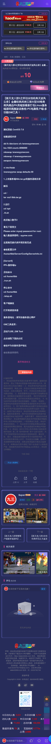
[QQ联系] (47, 710)
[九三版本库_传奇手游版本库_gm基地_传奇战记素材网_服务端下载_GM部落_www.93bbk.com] (25, 645)
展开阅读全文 (24, 361)
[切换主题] (47, 721)
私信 (44, 119)
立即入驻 (43, 13)
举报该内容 (26, 372)
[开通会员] (47, 699)
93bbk (34, 679)
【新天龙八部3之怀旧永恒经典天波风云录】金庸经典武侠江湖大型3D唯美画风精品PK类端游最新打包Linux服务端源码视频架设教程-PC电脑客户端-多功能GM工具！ (25, 105)
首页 (6, 56)
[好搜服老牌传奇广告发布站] (25, 18)
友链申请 (25, 675)
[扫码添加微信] (47, 716)
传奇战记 (25, 679)
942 (23, 499)
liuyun (13, 117)
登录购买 (40, 87)
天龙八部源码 (15, 56)
